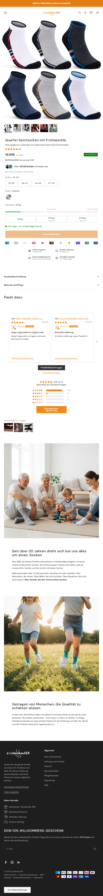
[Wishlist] (91, 12)
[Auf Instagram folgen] (12, 862)
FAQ (46, 785)
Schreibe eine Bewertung (51, 409)
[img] (17, 322)
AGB (41, 875)
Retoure (48, 766)
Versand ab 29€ (19, 160)
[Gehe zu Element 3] (26, 128)
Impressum (38, 877)
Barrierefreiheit (51, 771)
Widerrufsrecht (10, 875)
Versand (7, 877)
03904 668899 (11, 792)
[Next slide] (97, 341)
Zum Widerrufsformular (17, 890)
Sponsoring (49, 780)
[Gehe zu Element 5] (44, 128)
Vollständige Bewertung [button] (22, 358)
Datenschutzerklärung (28, 875)
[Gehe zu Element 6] (53, 128)
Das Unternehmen (52, 756)
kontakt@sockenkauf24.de (16, 787)
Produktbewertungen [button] (51, 367)
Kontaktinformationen (22, 877)
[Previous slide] (6, 341)
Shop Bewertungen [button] (51, 372)
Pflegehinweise (51, 775)
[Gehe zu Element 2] (17, 128)
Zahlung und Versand (54, 761)
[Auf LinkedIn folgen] (18, 862)
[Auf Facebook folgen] (5, 862)
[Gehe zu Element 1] (8, 128)
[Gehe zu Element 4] (35, 128)
